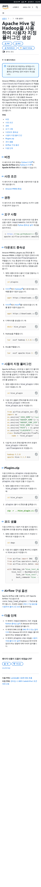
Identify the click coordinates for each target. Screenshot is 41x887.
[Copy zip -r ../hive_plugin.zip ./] (36, 510)
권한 (7, 126)
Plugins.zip (9, 138)
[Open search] (37, 7)
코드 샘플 (9, 142)
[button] (8, 60)
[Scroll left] (11, 7)
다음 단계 (9, 148)
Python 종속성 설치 (25, 225)
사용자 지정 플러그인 (13, 135)
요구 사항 (9, 129)
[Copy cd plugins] (36, 281)
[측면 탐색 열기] (3, 13)
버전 (7, 119)
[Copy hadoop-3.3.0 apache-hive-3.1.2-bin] (36, 454)
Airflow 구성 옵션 (12, 145)
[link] (19, 18)
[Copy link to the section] (2, 157)
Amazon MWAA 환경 (13, 189)
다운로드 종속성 (11, 132)
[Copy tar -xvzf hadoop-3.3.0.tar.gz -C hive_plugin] (36, 339)
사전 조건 (9, 122)
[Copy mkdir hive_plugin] (36, 326)
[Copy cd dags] (36, 542)
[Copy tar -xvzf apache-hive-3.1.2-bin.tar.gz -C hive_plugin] (36, 352)
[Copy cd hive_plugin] (36, 393)
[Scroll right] (32, 7)
